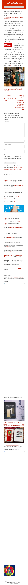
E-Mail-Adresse (8, 144)
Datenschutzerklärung (11, 582)
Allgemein (7, 87)
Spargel (7, 246)
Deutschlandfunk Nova (10, 251)
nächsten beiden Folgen (10, 263)
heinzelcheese (12, 581)
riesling (5, 90)
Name (5, 139)
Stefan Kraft (16, 583)
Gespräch (19, 268)
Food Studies (18, 89)
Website (5, 149)
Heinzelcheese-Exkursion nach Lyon (16, 227)
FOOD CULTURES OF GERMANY (17, 277)
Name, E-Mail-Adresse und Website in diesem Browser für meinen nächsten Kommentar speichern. (13, 158)
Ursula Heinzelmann (15, 17)
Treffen (12, 87)
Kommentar (7, 121)
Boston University (12, 89)
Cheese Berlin (16, 201)
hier (11, 65)
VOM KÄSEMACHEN (8, 396)
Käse (10, 87)
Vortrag (8, 90)
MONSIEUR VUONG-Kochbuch (12, 445)
